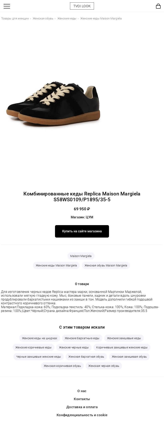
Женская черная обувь (103, 365)
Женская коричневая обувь (62, 365)
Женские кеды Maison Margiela (56, 265)
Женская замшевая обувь (129, 356)
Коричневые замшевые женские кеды (122, 347)
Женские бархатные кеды (82, 338)
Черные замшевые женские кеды (38, 356)
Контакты (82, 399)
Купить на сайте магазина (82, 231)
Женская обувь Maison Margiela (106, 265)
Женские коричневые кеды (33, 347)
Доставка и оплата (82, 407)
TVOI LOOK (82, 6)
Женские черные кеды (74, 347)
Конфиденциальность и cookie (82, 415)
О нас (82, 391)
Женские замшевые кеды (124, 338)
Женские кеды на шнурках (39, 338)
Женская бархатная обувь (86, 356)
